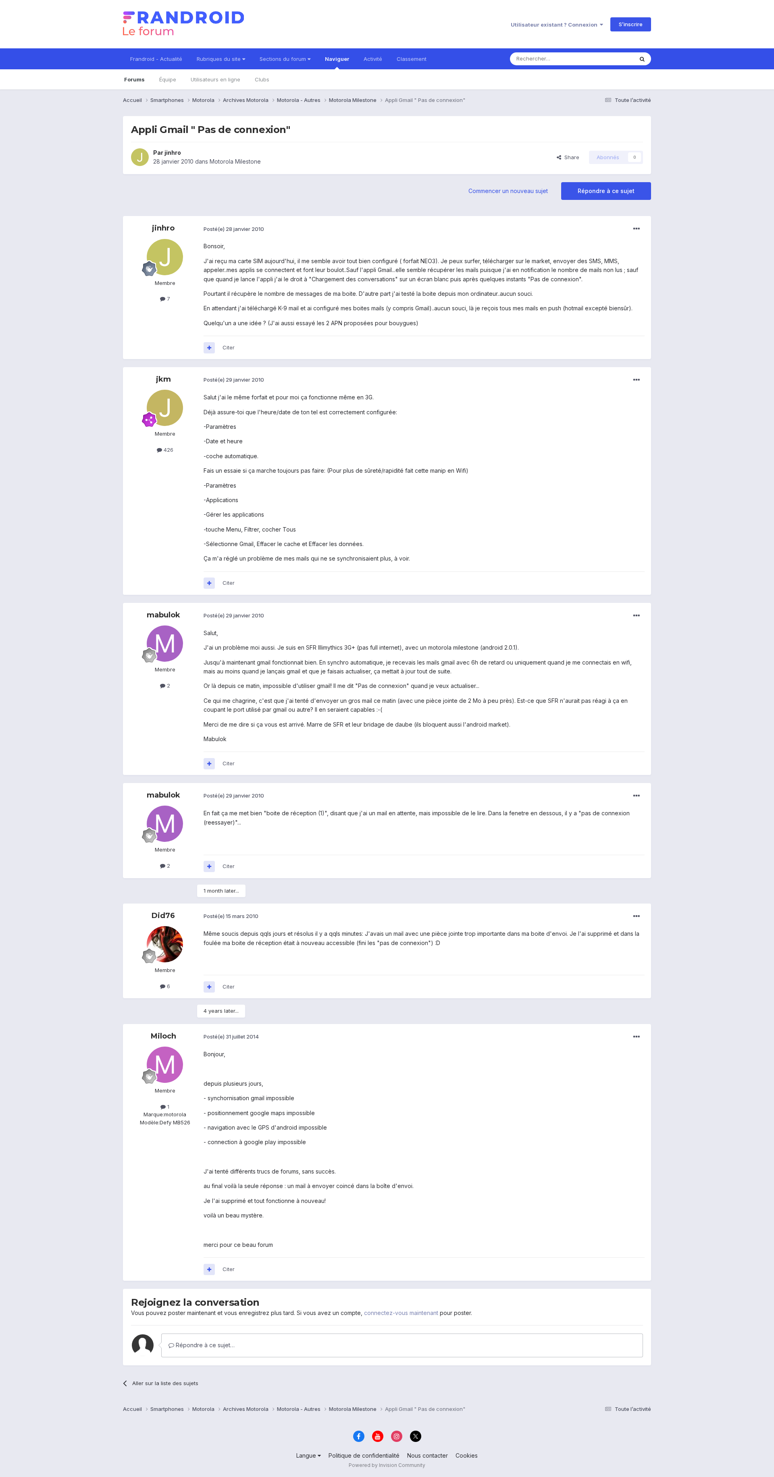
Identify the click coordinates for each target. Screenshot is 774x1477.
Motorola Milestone (235, 161)
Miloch (163, 1036)
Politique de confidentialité (364, 1455)
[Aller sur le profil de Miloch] (165, 1065)
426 (167, 450)
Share (570, 157)
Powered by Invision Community (387, 1465)
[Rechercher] (642, 58)
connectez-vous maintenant (401, 1312)
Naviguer (337, 59)
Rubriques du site (219, 59)
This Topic (609, 59)
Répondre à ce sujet (606, 190)
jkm (163, 379)
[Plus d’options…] (636, 229)
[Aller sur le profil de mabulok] (165, 643)
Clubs (262, 79)
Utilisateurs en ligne (215, 79)
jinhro (172, 152)
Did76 (163, 915)
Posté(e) (234, 229)
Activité (373, 59)
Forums (134, 79)
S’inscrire (631, 24)
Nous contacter (427, 1455)
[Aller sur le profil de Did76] (165, 944)
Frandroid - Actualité (156, 59)
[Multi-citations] (209, 347)
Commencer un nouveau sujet (508, 190)
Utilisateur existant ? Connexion (555, 24)
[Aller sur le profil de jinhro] (140, 157)
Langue (307, 1455)
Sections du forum (284, 59)
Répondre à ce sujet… (204, 1345)
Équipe (167, 79)
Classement (412, 59)
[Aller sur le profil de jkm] (165, 408)
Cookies (467, 1455)
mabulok (163, 615)
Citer (229, 347)
